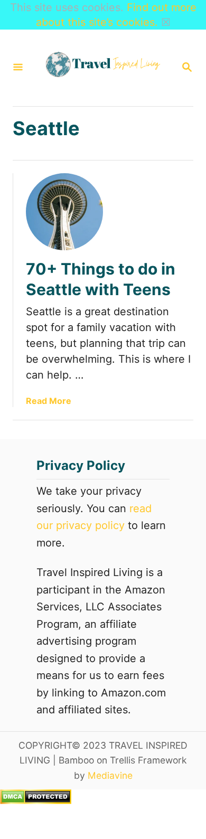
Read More (48, 400)
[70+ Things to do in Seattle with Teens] (64, 211)
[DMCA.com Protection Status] (35, 800)
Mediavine (110, 775)
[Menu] (18, 67)
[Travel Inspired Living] (102, 68)
